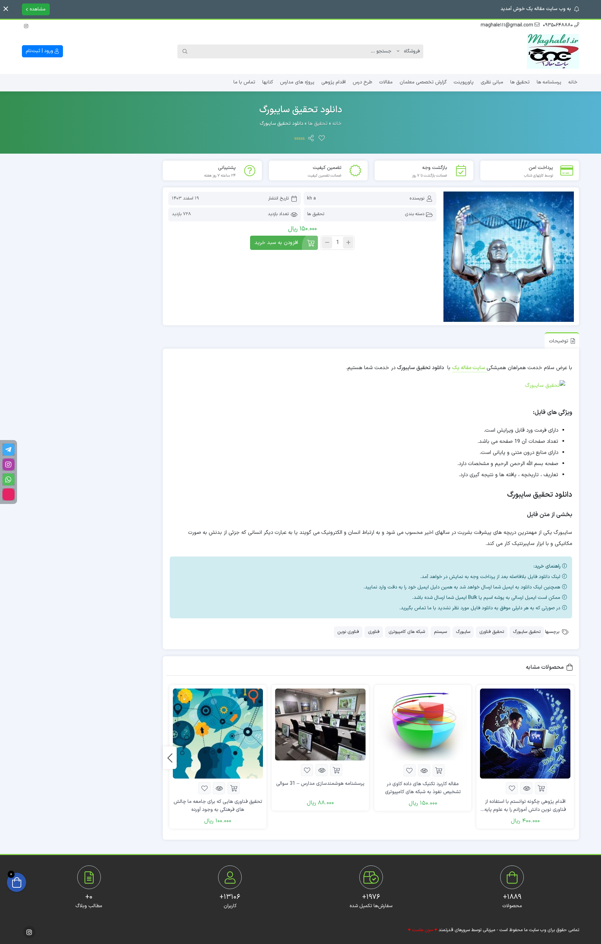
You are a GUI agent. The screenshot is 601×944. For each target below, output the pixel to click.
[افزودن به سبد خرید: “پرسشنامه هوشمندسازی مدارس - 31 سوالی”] (336, 770)
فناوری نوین (348, 631)
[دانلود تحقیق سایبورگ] (508, 257)
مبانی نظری (492, 82)
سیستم (440, 631)
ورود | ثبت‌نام (40, 51)
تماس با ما (244, 82)
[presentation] (170, 757)
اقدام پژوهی (333, 82)
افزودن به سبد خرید (276, 243)
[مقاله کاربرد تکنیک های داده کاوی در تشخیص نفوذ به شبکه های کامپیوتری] (423, 725)
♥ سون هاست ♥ (422, 930)
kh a (311, 198)
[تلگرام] (8, 449)
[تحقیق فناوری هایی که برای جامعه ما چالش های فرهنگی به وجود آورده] (218, 734)
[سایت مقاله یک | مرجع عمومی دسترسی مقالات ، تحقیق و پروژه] (553, 51)
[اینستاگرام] (26, 25)
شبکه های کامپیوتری (406, 631)
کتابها (267, 82)
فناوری (373, 631)
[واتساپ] (8, 479)
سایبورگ (463, 631)
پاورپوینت (464, 82)
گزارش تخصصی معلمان (423, 82)
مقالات (386, 82)
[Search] (185, 51)
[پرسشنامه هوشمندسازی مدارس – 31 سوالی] (320, 725)
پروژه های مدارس (297, 82)
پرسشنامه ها (549, 82)
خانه (572, 82)
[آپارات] (8, 494)
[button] (5, 9)
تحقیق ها (520, 82)
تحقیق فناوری (491, 631)
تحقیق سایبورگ (526, 631)
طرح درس (362, 82)
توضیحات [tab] (558, 341)
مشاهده (37, 9)
